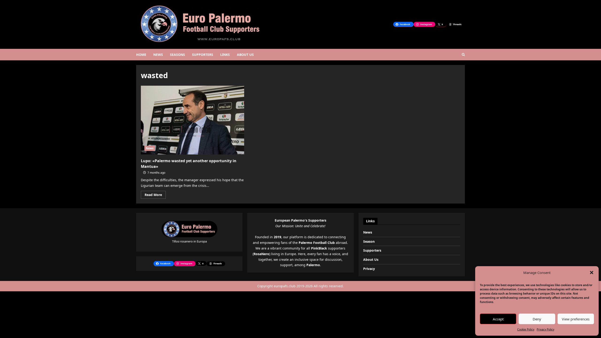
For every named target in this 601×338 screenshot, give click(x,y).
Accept (498, 319)
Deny (537, 319)
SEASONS (177, 54)
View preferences (575, 319)
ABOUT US (245, 54)
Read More (155, 195)
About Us (370, 259)
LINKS (225, 54)
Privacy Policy (545, 329)
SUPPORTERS (202, 54)
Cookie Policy (525, 329)
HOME (141, 54)
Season (369, 241)
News (150, 148)
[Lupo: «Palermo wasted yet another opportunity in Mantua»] (192, 120)
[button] (591, 272)
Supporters (372, 250)
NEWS (158, 54)
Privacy (369, 268)
